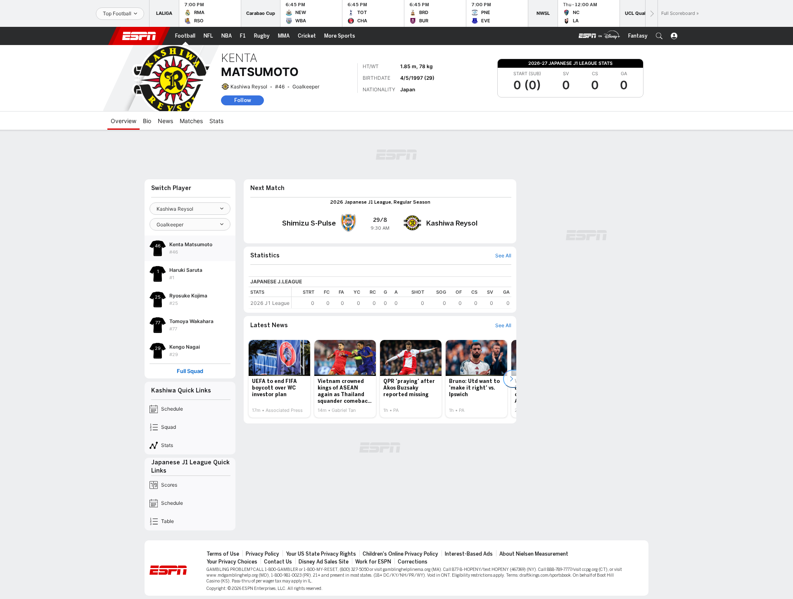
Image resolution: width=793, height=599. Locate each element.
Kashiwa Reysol (248, 86)
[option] (279, 379)
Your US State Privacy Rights (321, 554)
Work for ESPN (373, 562)
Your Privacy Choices (232, 562)
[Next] (651, 13)
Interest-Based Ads (469, 554)
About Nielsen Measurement (533, 554)
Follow (242, 100)
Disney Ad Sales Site (324, 562)
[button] (659, 36)
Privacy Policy (262, 554)
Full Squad (190, 371)
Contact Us (278, 562)
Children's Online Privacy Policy (400, 554)
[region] (401, 298)
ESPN (139, 36)
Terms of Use (223, 554)
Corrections (412, 562)
